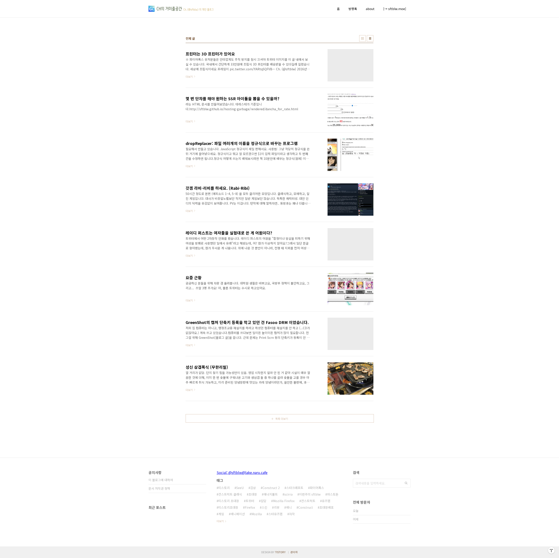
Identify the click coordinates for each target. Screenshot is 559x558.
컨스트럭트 (308, 501)
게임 (221, 514)
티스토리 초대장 (228, 501)
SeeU (240, 488)
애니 (289, 507)
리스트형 (370, 38)
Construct (305, 507)
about (370, 9)
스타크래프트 (294, 488)
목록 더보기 (281, 418)
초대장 (252, 494)
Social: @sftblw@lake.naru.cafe (242, 472)
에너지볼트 (271, 494)
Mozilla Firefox (284, 501)
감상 (253, 488)
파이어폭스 (317, 488)
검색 (406, 483)
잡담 (263, 501)
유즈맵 (326, 501)
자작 (292, 514)
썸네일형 (362, 38)
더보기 (220, 521)
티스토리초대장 (228, 507)
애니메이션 (238, 514)
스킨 (264, 507)
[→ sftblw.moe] (394, 9)
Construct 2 (271, 488)
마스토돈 (332, 494)
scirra (288, 494)
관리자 (294, 552)
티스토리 (224, 488)
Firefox (250, 507)
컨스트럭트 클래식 (230, 494)
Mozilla (256, 514)
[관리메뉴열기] (551, 550)
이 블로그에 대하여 (160, 480)
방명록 (353, 9)
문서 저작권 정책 (159, 488)
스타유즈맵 (275, 514)
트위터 (250, 501)
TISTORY (280, 552)
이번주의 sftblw (310, 494)
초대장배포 (326, 507)
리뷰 (277, 507)
